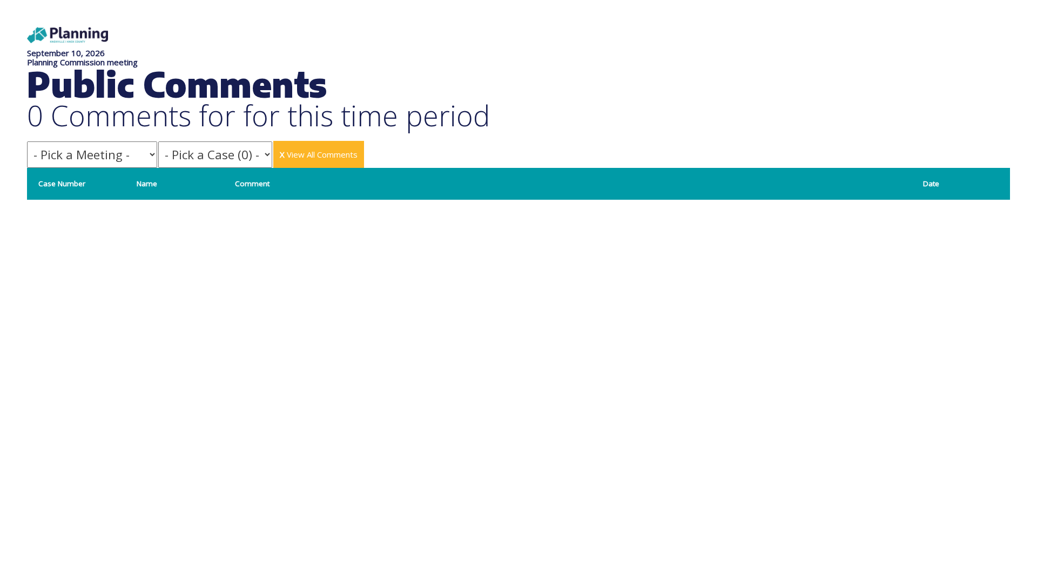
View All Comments (319, 154)
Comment (252, 183)
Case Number (61, 183)
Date (931, 183)
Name (147, 183)
